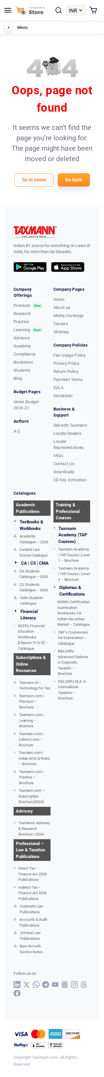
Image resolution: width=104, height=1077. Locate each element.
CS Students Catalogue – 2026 (33, 587)
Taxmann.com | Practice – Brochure (31, 777)
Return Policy (65, 371)
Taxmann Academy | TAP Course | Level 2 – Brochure (74, 574)
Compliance (25, 354)
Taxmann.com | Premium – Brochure (31, 701)
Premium (27, 305)
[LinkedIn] (17, 984)
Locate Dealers (67, 433)
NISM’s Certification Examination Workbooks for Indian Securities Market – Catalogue (73, 613)
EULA (58, 387)
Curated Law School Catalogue (33, 552)
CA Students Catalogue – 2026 (33, 574)
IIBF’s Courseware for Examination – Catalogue (73, 638)
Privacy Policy (66, 363)
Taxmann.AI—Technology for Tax (34, 685)
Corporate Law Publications (31, 909)
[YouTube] (55, 984)
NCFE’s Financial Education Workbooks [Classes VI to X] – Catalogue (33, 637)
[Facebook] (17, 993)
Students (22, 370)
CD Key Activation (70, 480)
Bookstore (23, 362)
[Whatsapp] (36, 984)
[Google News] (64, 984)
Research (22, 313)
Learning (27, 329)
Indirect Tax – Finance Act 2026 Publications (32, 893)
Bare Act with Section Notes (31, 949)
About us (61, 307)
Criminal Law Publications (30, 936)
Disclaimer (63, 395)
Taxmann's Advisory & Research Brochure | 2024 (34, 828)
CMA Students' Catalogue (32, 601)
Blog (18, 378)
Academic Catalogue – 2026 (34, 539)
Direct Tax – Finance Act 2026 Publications (32, 874)
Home (58, 299)
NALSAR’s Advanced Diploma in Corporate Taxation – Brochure (73, 662)
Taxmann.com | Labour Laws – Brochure (31, 739)
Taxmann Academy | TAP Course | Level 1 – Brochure (74, 555)
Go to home (34, 180)
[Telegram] (45, 984)
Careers (60, 323)
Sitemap (61, 331)
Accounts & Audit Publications (33, 922)
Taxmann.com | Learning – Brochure (31, 720)
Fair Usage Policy (69, 355)
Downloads (64, 472)
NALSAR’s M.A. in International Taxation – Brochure (72, 690)
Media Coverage (68, 315)
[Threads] (84, 984)
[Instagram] (74, 984)
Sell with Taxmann (70, 425)
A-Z (17, 431)
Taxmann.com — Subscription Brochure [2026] (31, 796)
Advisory (22, 338)
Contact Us (63, 463)
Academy (22, 346)
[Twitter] (26, 984)
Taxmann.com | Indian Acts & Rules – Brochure (34, 758)
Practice (21, 321)
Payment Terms (68, 379)
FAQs (58, 455)
